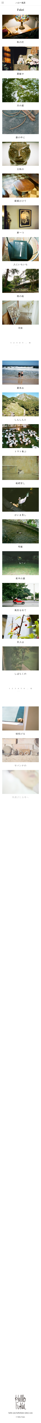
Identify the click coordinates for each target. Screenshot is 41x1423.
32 (30, 343)
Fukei (20, 9)
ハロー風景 (20, 3)
